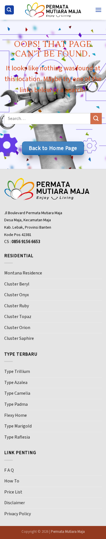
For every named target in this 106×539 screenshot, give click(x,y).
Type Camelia (17, 393)
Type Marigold (18, 426)
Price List (13, 492)
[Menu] (98, 10)
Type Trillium (17, 371)
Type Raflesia (17, 437)
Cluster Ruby (16, 306)
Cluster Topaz (17, 316)
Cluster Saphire (19, 338)
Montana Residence (23, 273)
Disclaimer (14, 503)
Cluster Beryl (16, 284)
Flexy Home (15, 415)
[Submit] (96, 118)
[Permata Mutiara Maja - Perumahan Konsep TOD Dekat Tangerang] (53, 9)
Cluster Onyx (16, 295)
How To (11, 481)
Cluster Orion (17, 328)
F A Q (9, 470)
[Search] (9, 10)
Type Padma (16, 404)
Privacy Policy (17, 514)
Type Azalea (15, 382)
